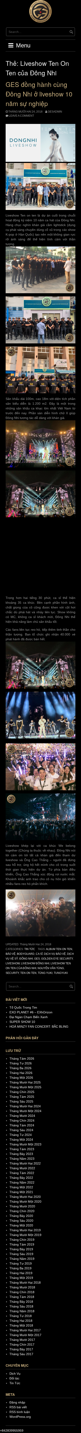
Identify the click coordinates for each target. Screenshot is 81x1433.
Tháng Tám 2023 (21, 1149)
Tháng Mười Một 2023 (25, 1144)
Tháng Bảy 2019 (21, 1249)
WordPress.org (20, 1416)
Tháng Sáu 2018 (21, 1306)
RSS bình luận (19, 1412)
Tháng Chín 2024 (21, 1120)
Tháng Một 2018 (21, 1325)
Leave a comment (21, 115)
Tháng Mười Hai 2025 (25, 1082)
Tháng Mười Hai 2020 (25, 1197)
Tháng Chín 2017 (21, 1344)
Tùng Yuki (45, 973)
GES (37, 958)
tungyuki (61, 973)
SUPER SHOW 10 (22, 1022)
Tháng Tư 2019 (20, 1263)
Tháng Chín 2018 (21, 1292)
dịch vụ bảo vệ (55, 953)
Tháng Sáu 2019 (21, 1254)
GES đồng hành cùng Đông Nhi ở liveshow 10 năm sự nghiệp (39, 94)
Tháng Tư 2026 (20, 1063)
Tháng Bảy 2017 (21, 1349)
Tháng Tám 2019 (21, 1244)
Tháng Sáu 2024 (21, 1130)
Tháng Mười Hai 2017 (25, 1330)
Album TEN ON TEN (59, 949)
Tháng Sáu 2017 (21, 1354)
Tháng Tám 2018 (21, 1297)
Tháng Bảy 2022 (21, 1177)
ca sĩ (39, 953)
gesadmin (55, 111)
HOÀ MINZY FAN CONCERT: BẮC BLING (38, 1026)
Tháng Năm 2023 (21, 1158)
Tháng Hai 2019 (20, 1273)
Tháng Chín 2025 (21, 1092)
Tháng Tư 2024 (20, 1135)
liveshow (13, 963)
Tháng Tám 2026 (21, 1058)
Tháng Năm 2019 (21, 1259)
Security (12, 973)
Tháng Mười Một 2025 (25, 1087)
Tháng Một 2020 (21, 1225)
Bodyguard (25, 953)
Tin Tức (29, 949)
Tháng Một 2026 (21, 1077)
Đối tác (14, 1378)
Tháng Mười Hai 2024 (25, 1106)
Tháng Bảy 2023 (21, 1154)
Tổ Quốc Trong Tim (23, 1007)
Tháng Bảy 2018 (21, 1301)
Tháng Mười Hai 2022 (25, 1163)
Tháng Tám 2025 (21, 1096)
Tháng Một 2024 (21, 1139)
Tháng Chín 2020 (21, 1211)
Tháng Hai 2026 (20, 1073)
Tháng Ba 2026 (20, 1068)
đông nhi (26, 958)
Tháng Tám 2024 (21, 1125)
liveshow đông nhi (35, 963)
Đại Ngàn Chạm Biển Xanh (28, 1017)
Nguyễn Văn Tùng (51, 968)
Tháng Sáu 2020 (21, 1220)
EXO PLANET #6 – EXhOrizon (30, 1012)
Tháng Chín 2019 (21, 1239)
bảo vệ (11, 953)
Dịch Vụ (14, 1373)
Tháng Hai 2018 (20, 1320)
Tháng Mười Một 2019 (25, 1235)
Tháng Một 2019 (21, 1278)
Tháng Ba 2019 (20, 1268)
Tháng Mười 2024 (22, 1116)
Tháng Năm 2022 (21, 1182)
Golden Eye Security (57, 958)
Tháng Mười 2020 (22, 1206)
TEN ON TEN (28, 973)
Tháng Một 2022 (21, 1187)
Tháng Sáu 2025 (21, 1101)
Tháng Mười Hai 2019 (25, 1230)
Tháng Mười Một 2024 (25, 1111)
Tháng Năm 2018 (21, 1311)
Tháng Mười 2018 (22, 1287)
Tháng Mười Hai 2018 (25, 1282)
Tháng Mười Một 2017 (25, 1335)
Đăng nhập (17, 1402)
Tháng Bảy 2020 (21, 1216)
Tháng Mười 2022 (22, 1168)
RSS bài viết (18, 1407)
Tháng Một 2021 (21, 1192)
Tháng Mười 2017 (22, 1340)
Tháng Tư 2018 (20, 1316)
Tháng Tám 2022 (21, 1173)
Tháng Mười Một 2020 (25, 1201)
